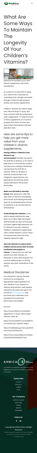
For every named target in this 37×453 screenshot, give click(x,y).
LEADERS (18, 405)
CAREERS (18, 387)
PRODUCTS (18, 384)
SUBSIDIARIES (18, 410)
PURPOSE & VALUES (18, 400)
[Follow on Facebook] (16, 420)
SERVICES (18, 408)
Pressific (30, 432)
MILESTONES (18, 403)
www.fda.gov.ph (18, 293)
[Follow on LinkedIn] (20, 420)
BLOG (18, 390)
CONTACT (18, 382)
